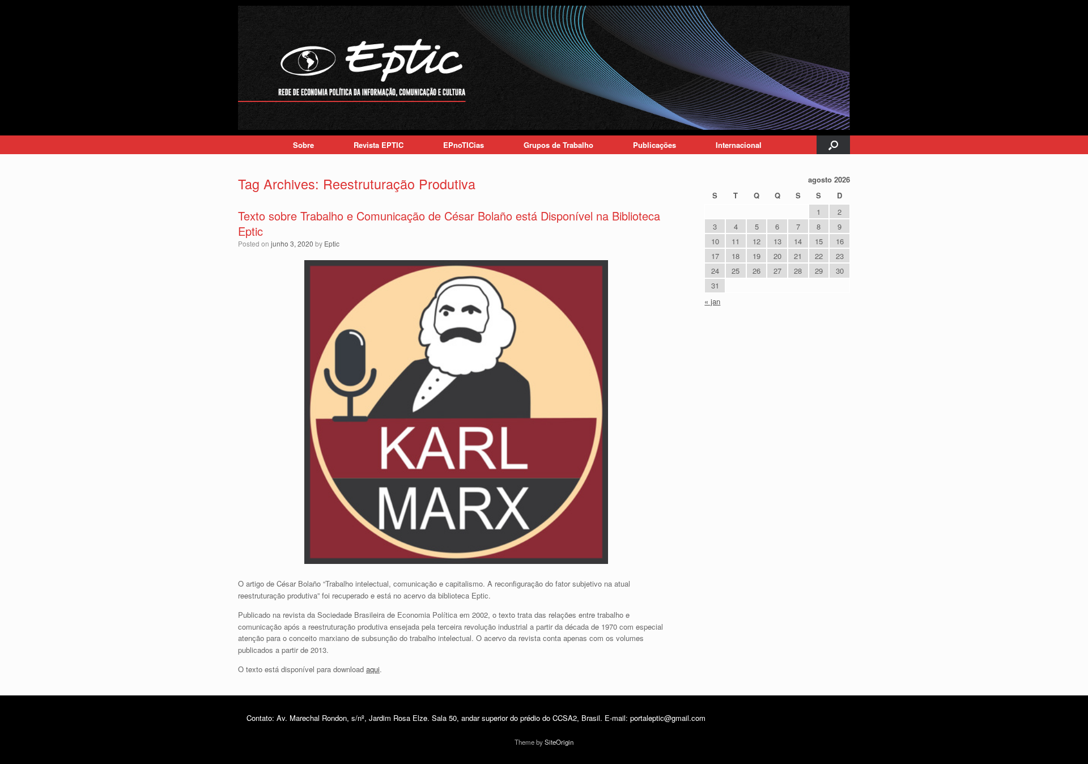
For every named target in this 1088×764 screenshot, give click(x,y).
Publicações (654, 144)
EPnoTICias (463, 144)
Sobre (303, 144)
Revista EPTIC (378, 144)
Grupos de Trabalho (558, 144)
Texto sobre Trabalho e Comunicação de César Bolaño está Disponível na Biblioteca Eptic (449, 223)
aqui (373, 669)
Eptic (331, 243)
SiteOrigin (559, 741)
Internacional (739, 144)
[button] (833, 144)
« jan (712, 301)
